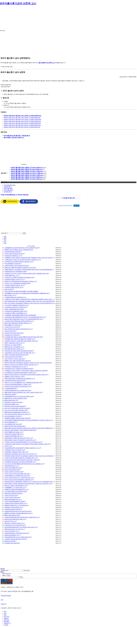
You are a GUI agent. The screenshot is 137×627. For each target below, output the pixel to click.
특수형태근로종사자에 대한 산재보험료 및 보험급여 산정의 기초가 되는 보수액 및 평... (29, 456)
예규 (5, 239)
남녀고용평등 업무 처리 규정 (13, 424)
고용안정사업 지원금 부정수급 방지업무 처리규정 (19, 350)
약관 (2, 599)
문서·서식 (6, 616)
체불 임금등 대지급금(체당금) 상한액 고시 (16, 412)
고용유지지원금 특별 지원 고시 (13, 436)
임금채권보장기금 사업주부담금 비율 (15, 271)
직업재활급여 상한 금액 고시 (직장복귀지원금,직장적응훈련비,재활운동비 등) (26, 293)
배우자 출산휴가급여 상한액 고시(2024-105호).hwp (27, 167)
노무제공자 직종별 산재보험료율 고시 (15, 313)
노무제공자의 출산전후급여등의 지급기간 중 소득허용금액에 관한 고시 (25, 317)
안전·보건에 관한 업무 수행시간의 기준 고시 (17, 414)
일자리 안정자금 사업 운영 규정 (13, 471)
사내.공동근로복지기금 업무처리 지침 (15, 491)
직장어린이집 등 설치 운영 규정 (13, 333)
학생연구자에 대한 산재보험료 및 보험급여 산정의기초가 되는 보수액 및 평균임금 (28, 362)
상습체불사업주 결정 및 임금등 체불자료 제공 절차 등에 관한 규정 (23, 337)
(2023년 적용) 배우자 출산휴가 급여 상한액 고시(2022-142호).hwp (22, 119)
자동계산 (6, 618)
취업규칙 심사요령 (10, 394)
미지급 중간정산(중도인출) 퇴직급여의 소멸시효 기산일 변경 (22, 459)
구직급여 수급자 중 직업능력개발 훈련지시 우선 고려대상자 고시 (23, 442)
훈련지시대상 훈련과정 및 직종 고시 (15, 519)
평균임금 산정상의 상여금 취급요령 (15, 406)
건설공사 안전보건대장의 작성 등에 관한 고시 (17, 386)
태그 (3, 572)
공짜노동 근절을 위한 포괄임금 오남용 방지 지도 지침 (20, 267)
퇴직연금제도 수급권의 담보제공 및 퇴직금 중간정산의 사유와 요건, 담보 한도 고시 (28, 483)
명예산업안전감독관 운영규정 (13, 493)
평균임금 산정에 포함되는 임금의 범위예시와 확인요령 (20, 430)
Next (8, 575)
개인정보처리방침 (6, 595)
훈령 (5, 238)
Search (3, 570)
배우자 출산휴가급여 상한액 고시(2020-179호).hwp (27, 175)
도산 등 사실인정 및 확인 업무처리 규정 (16, 410)
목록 (3, 568)
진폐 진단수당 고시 (10, 521)
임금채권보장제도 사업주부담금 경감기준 (16, 533)
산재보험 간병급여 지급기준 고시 (14, 285)
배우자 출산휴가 (8, 190)
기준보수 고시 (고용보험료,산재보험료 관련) (17, 283)
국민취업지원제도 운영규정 (12, 251)
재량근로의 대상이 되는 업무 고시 (14, 529)
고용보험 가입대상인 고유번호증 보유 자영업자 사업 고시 (21, 341)
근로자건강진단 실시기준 (12, 327)
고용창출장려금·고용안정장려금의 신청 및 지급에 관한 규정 (21, 247)
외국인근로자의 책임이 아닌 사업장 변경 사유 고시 (19, 477)
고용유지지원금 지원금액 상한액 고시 (15, 503)
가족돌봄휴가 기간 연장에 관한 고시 (15, 487)
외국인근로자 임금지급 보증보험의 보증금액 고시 (19, 479)
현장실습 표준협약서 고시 (12, 535)
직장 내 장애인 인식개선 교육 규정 (14, 358)
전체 (5, 236)
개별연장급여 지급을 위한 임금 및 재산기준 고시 (18, 438)
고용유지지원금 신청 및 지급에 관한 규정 (16, 265)
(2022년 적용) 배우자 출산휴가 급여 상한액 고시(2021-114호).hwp (22, 121)
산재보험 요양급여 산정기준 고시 (14, 279)
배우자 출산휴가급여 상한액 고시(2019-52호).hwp (26, 179)
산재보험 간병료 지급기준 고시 (13, 287)
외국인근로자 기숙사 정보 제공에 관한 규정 (17, 473)
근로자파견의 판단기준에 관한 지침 (15, 525)
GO (21, 577)
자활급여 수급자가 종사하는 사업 (14, 376)
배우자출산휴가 (8, 188)
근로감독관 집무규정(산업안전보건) (15, 380)
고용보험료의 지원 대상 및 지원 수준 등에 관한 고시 (19, 352)
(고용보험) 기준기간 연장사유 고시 (14, 450)
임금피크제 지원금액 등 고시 (13, 255)
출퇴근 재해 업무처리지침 (12, 515)
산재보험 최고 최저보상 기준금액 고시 (15, 307)
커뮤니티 (6, 619)
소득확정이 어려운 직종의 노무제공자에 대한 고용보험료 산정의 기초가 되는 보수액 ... (29, 257)
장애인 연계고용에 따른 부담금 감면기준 (16, 354)
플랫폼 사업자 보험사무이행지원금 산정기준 (17, 360)
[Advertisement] (68, 18)
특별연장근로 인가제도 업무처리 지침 (15, 398)
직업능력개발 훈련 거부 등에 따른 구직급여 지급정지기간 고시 (22, 448)
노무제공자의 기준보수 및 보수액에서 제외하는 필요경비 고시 (22, 259)
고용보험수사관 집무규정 (12, 335)
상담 (5, 613)
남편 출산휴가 (8, 191)
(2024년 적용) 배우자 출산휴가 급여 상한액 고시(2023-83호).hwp (22, 117)
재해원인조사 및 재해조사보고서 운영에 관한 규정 (19, 249)
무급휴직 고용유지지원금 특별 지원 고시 (16, 489)
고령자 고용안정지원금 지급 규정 (14, 253)
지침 (5, 243)
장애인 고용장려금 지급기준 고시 (14, 343)
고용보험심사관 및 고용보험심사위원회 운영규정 (18, 368)
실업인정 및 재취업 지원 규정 (13, 467)
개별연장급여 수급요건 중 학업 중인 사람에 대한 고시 (20, 440)
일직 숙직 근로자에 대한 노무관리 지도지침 (17, 408)
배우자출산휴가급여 (9, 185)
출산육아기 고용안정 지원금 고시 (14, 523)
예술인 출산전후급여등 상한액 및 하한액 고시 (17, 323)
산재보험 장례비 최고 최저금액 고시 (15, 297)
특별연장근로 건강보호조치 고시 (14, 347)
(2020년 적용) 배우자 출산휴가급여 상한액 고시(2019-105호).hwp (22, 125)
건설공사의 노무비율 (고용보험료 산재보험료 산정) (19, 277)
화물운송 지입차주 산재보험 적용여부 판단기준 (18, 513)
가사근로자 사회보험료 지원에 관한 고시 (16, 305)
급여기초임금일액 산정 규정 (13, 416)
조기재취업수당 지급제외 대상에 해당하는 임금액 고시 (20, 372)
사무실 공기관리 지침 (11, 495)
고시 (5, 241)
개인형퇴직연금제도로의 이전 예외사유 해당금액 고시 (20, 461)
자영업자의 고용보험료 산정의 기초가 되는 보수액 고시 (20, 454)
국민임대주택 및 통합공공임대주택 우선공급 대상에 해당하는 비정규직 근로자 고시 (28, 420)
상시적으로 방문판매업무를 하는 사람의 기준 (17, 384)
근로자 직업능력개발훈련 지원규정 (14, 501)
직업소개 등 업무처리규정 (12, 469)
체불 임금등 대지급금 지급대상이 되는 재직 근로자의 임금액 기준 (23, 392)
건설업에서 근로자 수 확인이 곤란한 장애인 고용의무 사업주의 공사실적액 (26, 370)
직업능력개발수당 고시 (11, 465)
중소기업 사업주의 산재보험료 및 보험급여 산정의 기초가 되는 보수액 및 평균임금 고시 (29, 303)
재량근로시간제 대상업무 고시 (13, 507)
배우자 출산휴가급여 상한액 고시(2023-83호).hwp (26, 169)
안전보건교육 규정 (10, 331)
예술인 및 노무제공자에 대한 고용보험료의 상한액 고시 (20, 281)
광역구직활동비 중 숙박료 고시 (13, 432)
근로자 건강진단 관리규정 (12, 497)
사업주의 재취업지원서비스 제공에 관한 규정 (17, 390)
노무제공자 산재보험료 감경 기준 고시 (15, 366)
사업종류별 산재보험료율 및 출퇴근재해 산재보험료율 (20, 315)
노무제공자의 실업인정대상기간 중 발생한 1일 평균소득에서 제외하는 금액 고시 (27, 444)
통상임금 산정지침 (10, 541)
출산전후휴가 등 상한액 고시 (13, 325)
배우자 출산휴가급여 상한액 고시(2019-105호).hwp (27, 177)
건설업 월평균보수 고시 (11, 275)
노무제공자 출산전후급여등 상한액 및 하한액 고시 (19, 321)
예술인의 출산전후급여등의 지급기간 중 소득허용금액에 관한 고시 (23, 319)
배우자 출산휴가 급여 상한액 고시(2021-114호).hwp (27, 173)
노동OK (6, 624)
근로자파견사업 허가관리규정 (13, 356)
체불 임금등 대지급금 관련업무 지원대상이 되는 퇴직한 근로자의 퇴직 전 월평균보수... (29, 428)
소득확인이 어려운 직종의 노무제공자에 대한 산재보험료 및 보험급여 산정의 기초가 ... (29, 299)
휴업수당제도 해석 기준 (11, 400)
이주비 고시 (8, 446)
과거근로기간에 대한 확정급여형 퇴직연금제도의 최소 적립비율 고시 (24, 463)
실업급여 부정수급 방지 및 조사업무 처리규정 (17, 511)
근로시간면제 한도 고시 (11, 531)
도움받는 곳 (7, 623)
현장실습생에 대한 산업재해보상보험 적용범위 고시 (19, 378)
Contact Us (3, 604)
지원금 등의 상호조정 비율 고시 (13, 434)
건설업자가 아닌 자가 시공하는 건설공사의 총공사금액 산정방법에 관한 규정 (26, 273)
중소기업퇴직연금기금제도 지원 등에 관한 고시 (18, 329)
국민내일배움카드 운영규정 (12, 263)
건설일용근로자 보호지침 (12, 543)
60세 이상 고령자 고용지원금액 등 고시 (16, 485)
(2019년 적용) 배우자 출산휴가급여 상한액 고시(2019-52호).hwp (22, 127)
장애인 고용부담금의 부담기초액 (14, 309)
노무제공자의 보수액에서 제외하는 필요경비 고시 (19, 261)
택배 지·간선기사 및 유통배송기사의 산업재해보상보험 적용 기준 (23, 382)
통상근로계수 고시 (10, 295)
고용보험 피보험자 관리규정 (13, 509)
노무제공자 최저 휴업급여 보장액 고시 (15, 311)
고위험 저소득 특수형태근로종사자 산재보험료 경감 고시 (21, 458)
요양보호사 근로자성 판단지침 (13, 402)
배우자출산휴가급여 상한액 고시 (14, 348)
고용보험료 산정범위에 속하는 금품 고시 (16, 452)
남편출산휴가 (7, 186)
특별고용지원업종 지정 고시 (13, 499)
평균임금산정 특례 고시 (11, 404)
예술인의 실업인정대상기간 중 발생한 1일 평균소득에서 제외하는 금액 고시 (26, 374)
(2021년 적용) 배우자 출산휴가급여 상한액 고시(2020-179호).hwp (22, 123)
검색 (24, 233)
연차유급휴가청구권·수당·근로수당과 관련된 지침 (19, 396)
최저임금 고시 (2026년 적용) (12, 345)
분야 (5, 611)
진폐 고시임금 (9, 289)
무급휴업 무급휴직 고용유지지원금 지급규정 (17, 418)
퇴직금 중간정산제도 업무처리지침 (14, 426)
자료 (5, 615)
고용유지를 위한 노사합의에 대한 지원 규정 (17, 475)
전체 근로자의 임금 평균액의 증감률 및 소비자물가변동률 (21, 291)
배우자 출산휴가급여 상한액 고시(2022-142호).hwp (27, 171)
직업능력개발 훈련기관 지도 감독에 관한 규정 (17, 537)
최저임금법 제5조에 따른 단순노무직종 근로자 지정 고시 (20, 527)
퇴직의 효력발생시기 (10, 422)
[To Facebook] (29, 203)
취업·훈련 (6, 621)
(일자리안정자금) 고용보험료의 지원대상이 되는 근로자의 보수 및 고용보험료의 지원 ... (29, 481)
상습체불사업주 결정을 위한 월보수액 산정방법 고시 (19, 339)
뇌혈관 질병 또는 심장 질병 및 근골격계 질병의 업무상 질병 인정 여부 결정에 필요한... (29, 269)
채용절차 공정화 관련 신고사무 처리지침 (16, 505)
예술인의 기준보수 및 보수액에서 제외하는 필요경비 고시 (21, 364)
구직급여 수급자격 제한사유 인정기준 (15, 539)
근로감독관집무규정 (10, 388)
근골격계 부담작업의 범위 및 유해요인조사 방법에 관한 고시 (22, 517)
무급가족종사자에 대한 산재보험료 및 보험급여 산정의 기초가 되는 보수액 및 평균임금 (29, 301)
